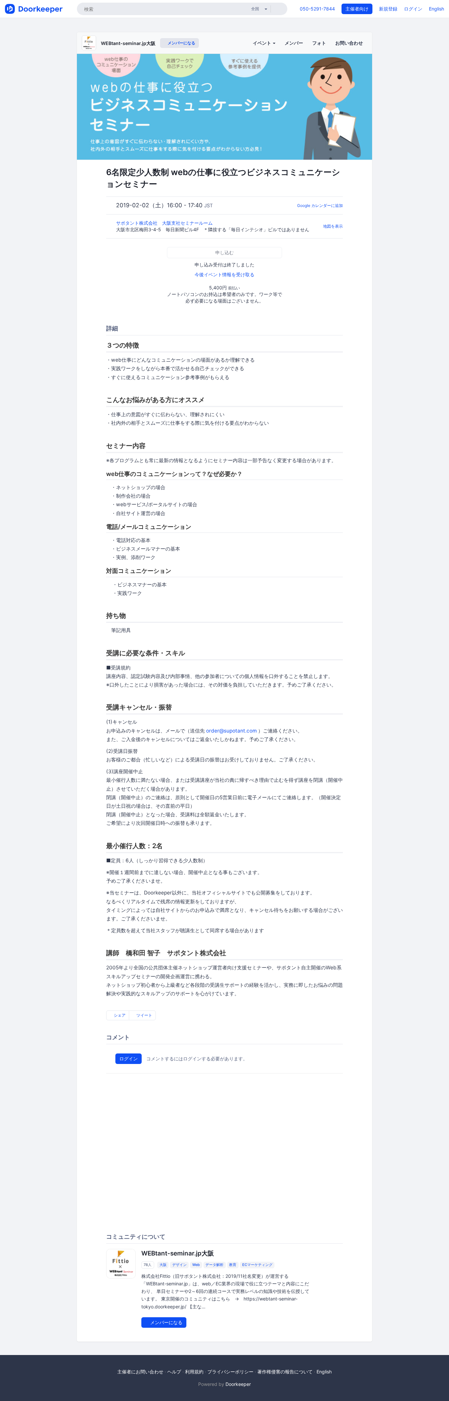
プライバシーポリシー (230, 1371)
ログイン (413, 8)
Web (196, 1264)
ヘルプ (174, 1371)
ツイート (143, 1015)
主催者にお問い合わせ (140, 1371)
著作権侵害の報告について (285, 1371)
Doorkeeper (238, 1384)
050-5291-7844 (317, 8)
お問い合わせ (349, 43)
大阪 (163, 1264)
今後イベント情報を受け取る (224, 274)
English (436, 8)
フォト (319, 43)
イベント (262, 43)
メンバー (294, 43)
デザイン (179, 1264)
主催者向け (356, 8)
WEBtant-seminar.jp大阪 (128, 43)
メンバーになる (181, 42)
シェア (119, 1015)
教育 (232, 1264)
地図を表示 (333, 226)
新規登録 (388, 8)
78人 (148, 1264)
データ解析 (214, 1264)
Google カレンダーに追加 (320, 205)
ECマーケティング (257, 1264)
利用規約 (194, 1371)
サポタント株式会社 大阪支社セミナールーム (165, 223)
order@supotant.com (231, 731)
